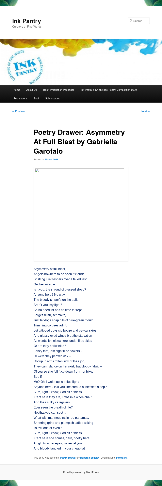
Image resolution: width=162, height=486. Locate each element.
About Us (31, 90)
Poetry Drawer (68, 457)
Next (145, 111)
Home (16, 90)
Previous (18, 111)
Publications (20, 98)
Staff (36, 98)
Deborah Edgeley (90, 457)
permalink (121, 457)
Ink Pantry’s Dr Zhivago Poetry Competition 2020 (109, 90)
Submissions (52, 98)
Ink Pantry (26, 20)
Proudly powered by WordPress (81, 472)
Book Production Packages (58, 90)
